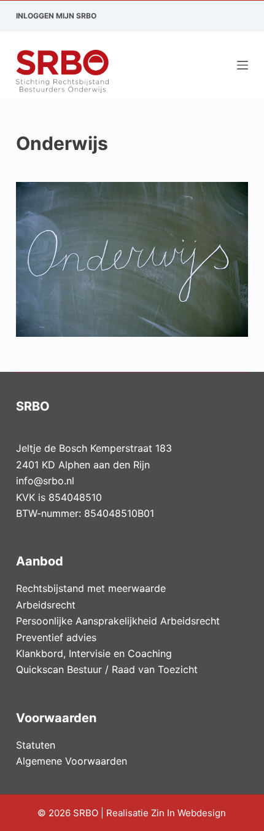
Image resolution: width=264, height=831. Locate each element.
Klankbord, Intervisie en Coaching (94, 653)
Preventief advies (56, 637)
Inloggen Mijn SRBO (56, 15)
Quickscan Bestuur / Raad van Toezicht (107, 669)
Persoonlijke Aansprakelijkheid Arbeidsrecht (118, 621)
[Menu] (242, 65)
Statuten (35, 745)
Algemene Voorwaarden (71, 761)
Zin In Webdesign (189, 813)
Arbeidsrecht (46, 605)
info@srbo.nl (45, 481)
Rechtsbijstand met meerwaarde (91, 588)
